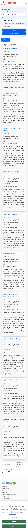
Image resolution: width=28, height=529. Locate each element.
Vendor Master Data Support (11, 129)
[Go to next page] (22, 470)
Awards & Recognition (9, 494)
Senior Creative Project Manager (12, 172)
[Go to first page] (3, 470)
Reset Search (14, 34)
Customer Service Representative (10, 295)
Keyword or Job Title (8, 12)
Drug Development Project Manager (13, 420)
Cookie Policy (6, 498)
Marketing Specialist (12, 380)
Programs (5, 487)
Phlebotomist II (10, 253)
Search (14, 30)
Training (4, 493)
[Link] (9, 3)
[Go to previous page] (6, 470)
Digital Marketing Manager (14, 87)
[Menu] (26, 3)
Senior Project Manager (13, 339)
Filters (6, 40)
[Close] (26, 502)
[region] (14, 514)
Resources (5, 488)
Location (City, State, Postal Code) (13, 24)
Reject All (14, 521)
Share (8, 51)
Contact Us (5, 496)
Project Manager (11, 48)
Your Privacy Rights (14, 517)
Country (4, 18)
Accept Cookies (14, 526)
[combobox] (14, 14)
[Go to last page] (3, 473)
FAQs (3, 490)
